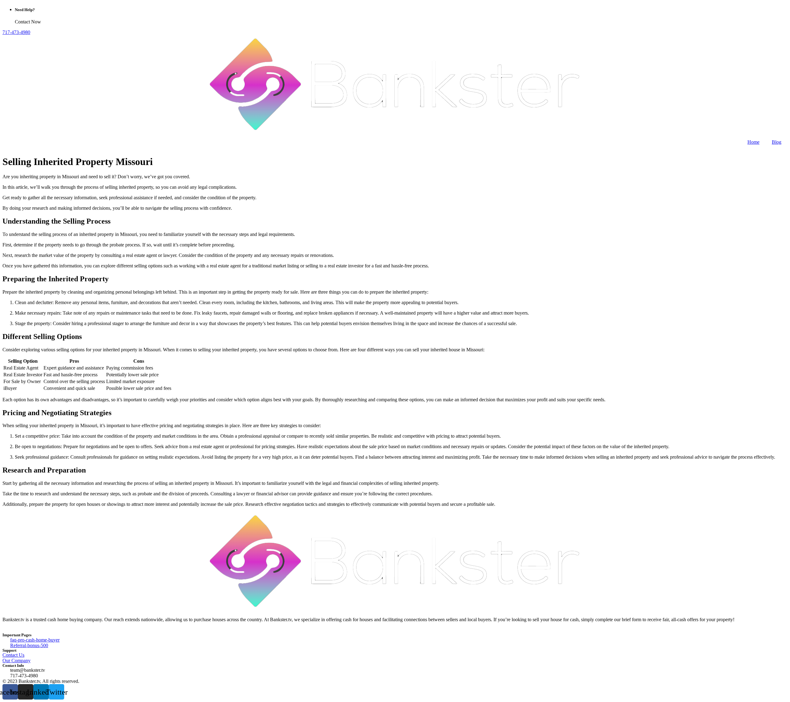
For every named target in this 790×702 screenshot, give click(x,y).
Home (753, 142)
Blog (776, 142)
